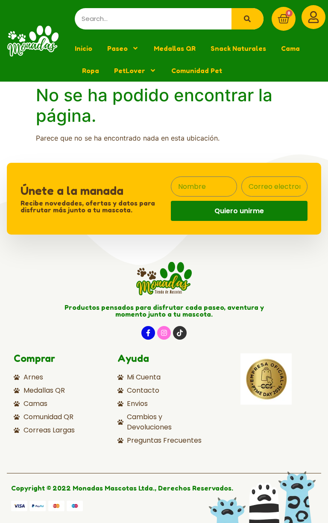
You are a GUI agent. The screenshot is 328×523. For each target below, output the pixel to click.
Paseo (117, 48)
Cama (290, 48)
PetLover (129, 70)
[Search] (247, 18)
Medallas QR (175, 48)
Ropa (90, 70)
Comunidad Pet (196, 70)
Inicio (83, 48)
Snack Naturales (238, 48)
